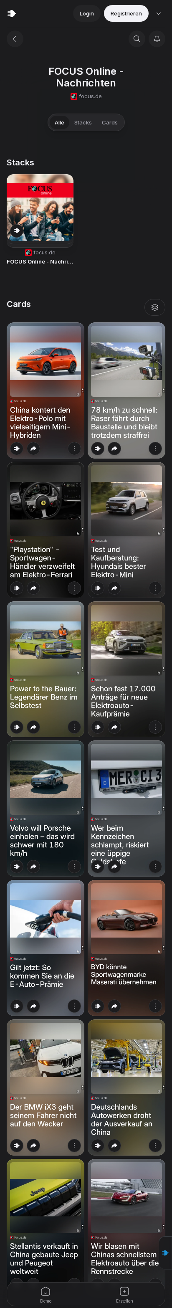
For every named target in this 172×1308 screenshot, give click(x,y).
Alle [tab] (59, 122)
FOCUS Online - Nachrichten (40, 261)
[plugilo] (12, 13)
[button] (165, 1253)
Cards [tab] (110, 122)
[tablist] (86, 122)
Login (87, 13)
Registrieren (126, 13)
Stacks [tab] (83, 122)
